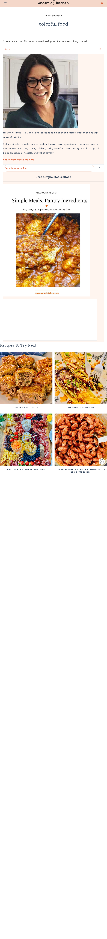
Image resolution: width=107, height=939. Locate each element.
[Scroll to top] (100, 928)
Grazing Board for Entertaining (26, 469)
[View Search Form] (102, 3)
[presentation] (26, 378)
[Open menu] (5, 3)
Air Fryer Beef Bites (26, 408)
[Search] (99, 168)
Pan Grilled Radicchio (81, 408)
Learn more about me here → (20, 159)
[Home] (46, 16)
